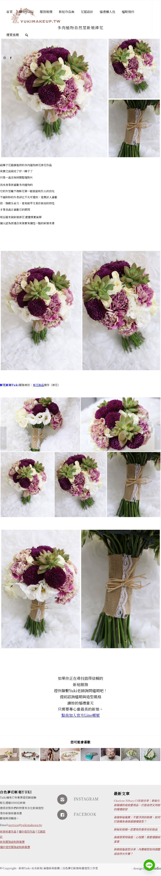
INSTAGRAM (86, 799)
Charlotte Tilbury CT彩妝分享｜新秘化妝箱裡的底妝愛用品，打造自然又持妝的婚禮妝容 (137, 805)
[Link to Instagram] (4, 58)
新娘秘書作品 (8, 831)
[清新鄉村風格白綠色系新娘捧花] (9, 754)
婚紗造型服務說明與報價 (15, 847)
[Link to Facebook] (11, 58)
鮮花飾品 (38, 385)
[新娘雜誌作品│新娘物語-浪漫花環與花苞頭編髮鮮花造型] (50, 754)
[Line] (149, 865)
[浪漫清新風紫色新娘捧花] (158, 438)
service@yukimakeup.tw (25, 825)
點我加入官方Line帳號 (80, 715)
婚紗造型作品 (27, 831)
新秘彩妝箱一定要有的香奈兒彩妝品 (135, 829)
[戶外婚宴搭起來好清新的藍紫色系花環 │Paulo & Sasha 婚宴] (90, 754)
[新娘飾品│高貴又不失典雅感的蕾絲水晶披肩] (3, 438)
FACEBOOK (85, 814)
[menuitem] (9, 11)
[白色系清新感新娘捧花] (150, 754)
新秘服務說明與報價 (12, 842)
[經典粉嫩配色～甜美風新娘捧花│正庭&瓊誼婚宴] (110, 754)
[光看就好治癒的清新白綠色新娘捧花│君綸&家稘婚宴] (130, 754)
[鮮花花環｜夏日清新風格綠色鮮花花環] (70, 754)
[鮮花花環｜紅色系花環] (30, 754)
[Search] (26, 34)
